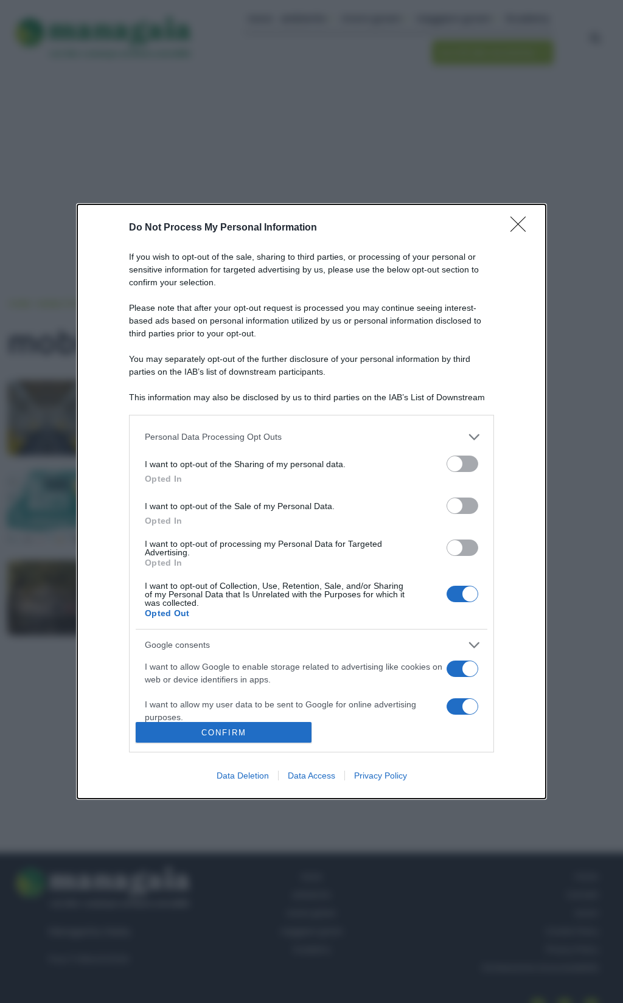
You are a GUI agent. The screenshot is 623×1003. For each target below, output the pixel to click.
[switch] (462, 464)
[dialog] (311, 501)
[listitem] (311, 437)
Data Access (311, 775)
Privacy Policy (380, 775)
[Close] (522, 228)
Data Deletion (243, 775)
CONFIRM (223, 732)
